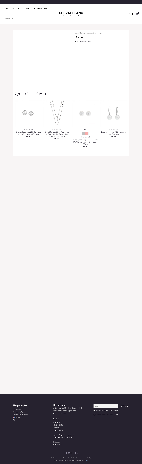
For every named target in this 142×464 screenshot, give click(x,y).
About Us (9, 19)
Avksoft (85, 460)
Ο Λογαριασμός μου (19, 412)
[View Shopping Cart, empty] (136, 14)
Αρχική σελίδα (80, 33)
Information (42, 9)
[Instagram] (14, 420)
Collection (17, 9)
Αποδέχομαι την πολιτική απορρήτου (106, 410)
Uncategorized (91, 33)
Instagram (30, 9)
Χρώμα (84, 130)
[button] (22, 9)
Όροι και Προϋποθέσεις (20, 414)
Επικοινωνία (17, 409)
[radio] (83, 133)
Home (7, 9)
